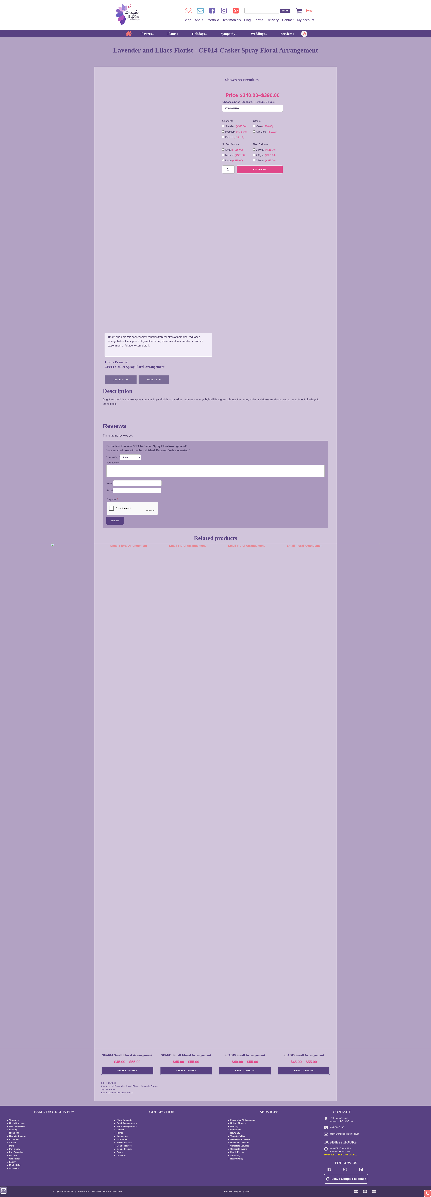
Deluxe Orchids (124, 1149)
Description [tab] (120, 379)
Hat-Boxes (122, 1139)
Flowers (146, 34)
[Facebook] (212, 10)
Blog (247, 20)
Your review (113, 462)
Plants (171, 34)
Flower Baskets (124, 1142)
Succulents (122, 1136)
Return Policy (236, 1159)
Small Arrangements (126, 1123)
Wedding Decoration (240, 1139)
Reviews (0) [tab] (154, 379)
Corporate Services (239, 1146)
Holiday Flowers (238, 1123)
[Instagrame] (224, 10)
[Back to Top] (427, 1193)
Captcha (112, 499)
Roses (120, 1152)
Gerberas (121, 1155)
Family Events (237, 1152)
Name (109, 483)
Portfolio (213, 20)
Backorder (110, 1089)
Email (109, 490)
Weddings (258, 34)
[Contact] (200, 10)
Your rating (113, 457)
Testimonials (231, 20)
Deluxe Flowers (124, 1146)
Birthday (234, 1126)
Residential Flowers (239, 1142)
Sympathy (228, 34)
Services (286, 34)
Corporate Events (238, 1149)
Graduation (235, 1130)
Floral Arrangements (127, 1126)
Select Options (127, 1070)
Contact (288, 20)
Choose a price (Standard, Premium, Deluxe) (248, 101)
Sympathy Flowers (149, 1086)
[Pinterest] (236, 10)
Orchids (120, 1130)
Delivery (273, 20)
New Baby (235, 1133)
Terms (258, 20)
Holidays (198, 34)
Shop (187, 20)
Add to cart (259, 169)
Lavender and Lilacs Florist (120, 1092)
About (199, 20)
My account (305, 20)
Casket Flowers (133, 1086)
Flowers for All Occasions (242, 1120)
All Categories (118, 1086)
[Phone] (189, 10)
